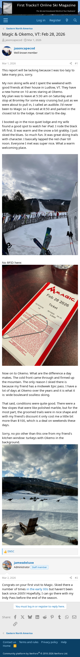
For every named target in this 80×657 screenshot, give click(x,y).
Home (6, 646)
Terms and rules (28, 642)
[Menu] (5, 20)
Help (64, 642)
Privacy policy (49, 642)
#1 (76, 63)
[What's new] (67, 20)
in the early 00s (37, 589)
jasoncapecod (13, 40)
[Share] (70, 63)
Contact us (9, 642)
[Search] (75, 20)
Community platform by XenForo (35, 653)
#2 (76, 578)
